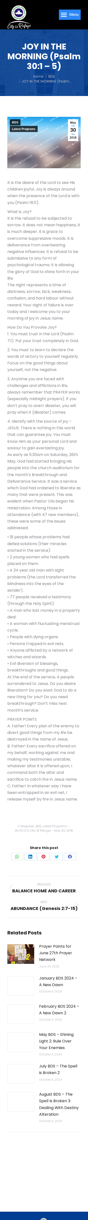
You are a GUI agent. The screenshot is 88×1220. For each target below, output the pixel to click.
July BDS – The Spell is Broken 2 (58, 1069)
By (33, 830)
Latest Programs (23, 129)
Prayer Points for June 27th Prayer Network (55, 953)
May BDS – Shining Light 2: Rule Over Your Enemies (56, 1041)
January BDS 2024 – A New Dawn (58, 981)
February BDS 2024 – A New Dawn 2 (59, 1010)
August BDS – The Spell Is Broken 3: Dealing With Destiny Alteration (59, 1104)
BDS (15, 122)
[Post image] (20, 954)
